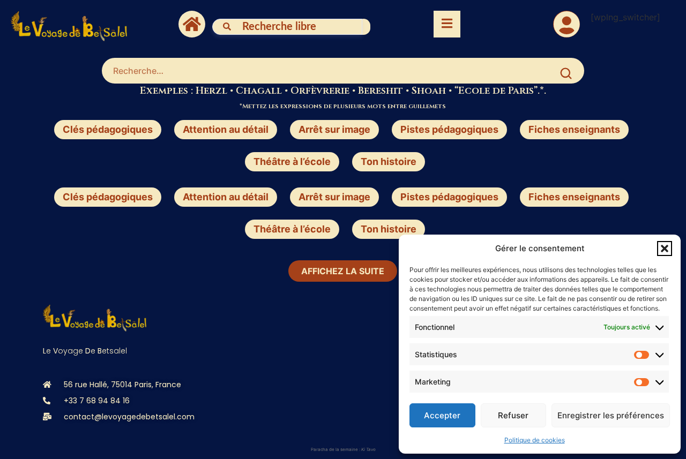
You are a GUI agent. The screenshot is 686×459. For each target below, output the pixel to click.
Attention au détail (226, 129)
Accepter (442, 415)
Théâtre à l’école (292, 161)
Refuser (513, 415)
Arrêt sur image (334, 129)
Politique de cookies (534, 440)
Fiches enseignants (574, 129)
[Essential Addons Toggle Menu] (447, 24)
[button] (664, 248)
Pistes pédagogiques (449, 129)
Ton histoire (388, 161)
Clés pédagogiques (108, 129)
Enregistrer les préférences (610, 415)
